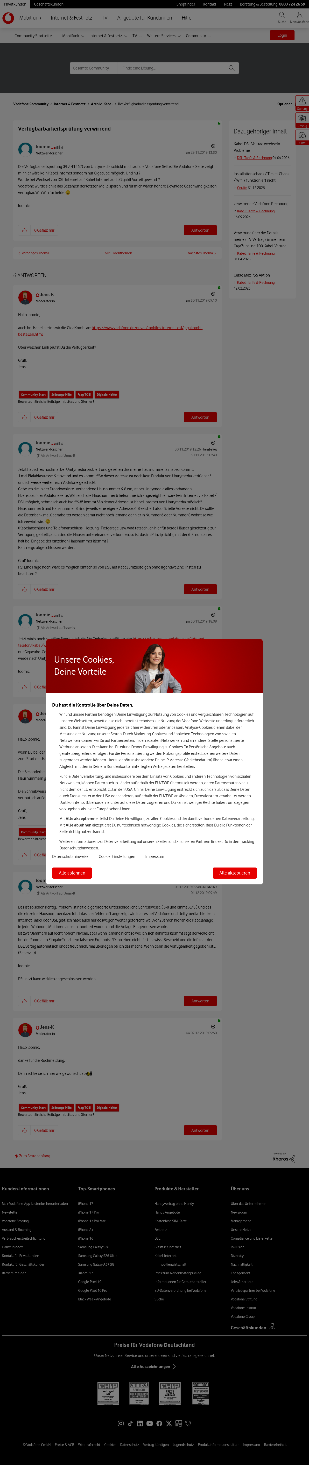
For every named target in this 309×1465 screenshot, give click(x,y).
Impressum (154, 856)
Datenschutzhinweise (70, 856)
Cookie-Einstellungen (117, 856)
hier (136, 727)
